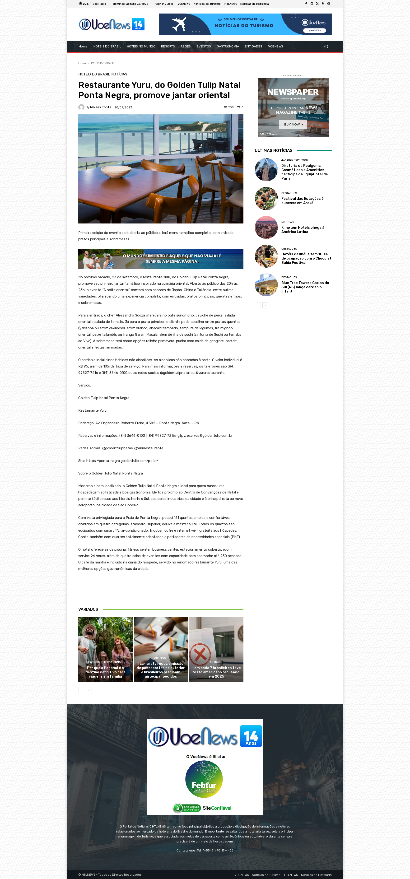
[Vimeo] (323, 4)
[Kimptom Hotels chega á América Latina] (266, 227)
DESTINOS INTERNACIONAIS (104, 662)
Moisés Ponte (100, 107)
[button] (326, 46)
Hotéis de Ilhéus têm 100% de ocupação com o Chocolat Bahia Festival (306, 258)
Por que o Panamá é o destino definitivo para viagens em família (105, 672)
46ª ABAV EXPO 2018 (294, 160)
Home (82, 63)
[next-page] (89, 690)
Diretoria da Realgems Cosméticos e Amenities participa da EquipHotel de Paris (304, 172)
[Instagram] (312, 4)
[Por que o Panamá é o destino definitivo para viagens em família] (105, 649)
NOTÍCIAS (119, 74)
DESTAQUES (289, 193)
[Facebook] (306, 4)
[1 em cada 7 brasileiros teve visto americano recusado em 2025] (216, 649)
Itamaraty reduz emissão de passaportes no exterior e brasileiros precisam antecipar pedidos (161, 670)
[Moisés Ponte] (82, 107)
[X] (317, 4)
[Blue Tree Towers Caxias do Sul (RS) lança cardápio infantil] (266, 284)
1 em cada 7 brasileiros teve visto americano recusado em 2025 (216, 672)
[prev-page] (81, 690)
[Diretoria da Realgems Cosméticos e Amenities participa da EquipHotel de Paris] (266, 169)
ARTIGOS (160, 657)
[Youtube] (329, 4)
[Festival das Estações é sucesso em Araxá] (266, 198)
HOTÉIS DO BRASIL (102, 63)
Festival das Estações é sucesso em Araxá (302, 200)
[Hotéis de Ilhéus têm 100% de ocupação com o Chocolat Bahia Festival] (266, 256)
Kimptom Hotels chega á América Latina (302, 229)
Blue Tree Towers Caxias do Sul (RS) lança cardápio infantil (305, 287)
